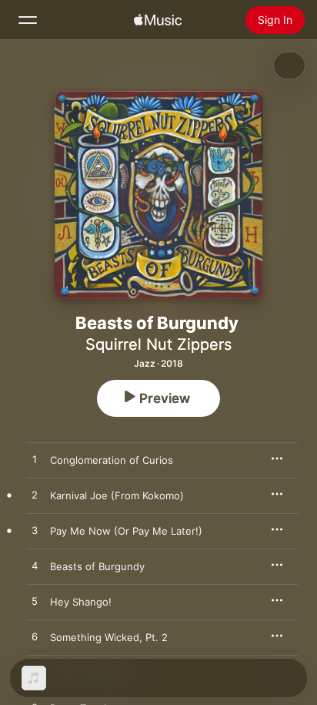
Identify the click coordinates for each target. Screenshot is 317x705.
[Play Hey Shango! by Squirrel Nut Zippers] (34, 602)
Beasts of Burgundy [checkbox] (97, 566)
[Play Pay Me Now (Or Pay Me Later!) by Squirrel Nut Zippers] (34, 531)
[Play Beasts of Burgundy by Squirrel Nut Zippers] (34, 566)
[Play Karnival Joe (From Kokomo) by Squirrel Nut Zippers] (34, 495)
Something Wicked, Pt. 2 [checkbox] (109, 637)
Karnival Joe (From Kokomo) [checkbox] (117, 495)
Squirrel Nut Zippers (158, 344)
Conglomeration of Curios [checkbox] (111, 460)
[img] (158, 20)
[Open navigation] (28, 20)
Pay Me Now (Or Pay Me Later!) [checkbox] (126, 531)
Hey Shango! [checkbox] (81, 602)
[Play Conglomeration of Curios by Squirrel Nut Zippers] (34, 460)
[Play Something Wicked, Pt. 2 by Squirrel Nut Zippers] (34, 637)
